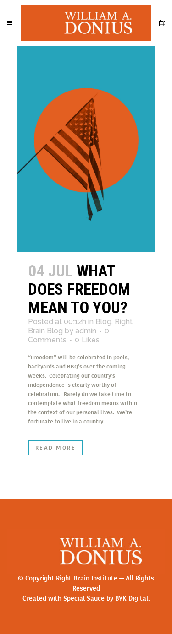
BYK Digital (131, 598)
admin (85, 330)
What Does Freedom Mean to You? (79, 289)
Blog (103, 321)
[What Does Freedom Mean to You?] (86, 149)
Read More (55, 447)
